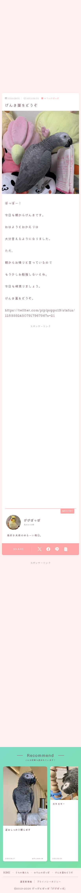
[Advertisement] (40, 41)
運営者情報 (26, 881)
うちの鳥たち (22, 872)
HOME (6, 872)
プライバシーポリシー (49, 881)
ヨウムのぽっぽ (51, 98)
